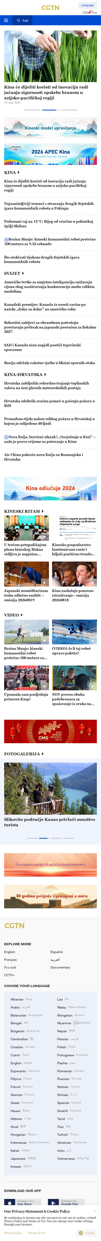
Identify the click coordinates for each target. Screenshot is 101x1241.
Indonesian (30, 1142)
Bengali (19, 1022)
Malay (71, 1007)
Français (10, 959)
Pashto (66, 1062)
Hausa (20, 1110)
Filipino (22, 1078)
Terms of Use (36, 1233)
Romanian (70, 1070)
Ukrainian (72, 1142)
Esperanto (25, 1070)
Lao (63, 999)
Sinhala (67, 1094)
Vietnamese (73, 1158)
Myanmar (73, 1022)
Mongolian (70, 1015)
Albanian (22, 999)
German (22, 1094)
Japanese (23, 1158)
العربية (55, 959)
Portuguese (72, 1054)
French (22, 1086)
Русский (10, 967)
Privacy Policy (13, 1233)
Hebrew (21, 1118)
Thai (64, 1126)
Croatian (23, 1046)
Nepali (66, 1030)
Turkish (67, 1134)
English (9, 952)
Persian (67, 1038)
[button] (32, 838)
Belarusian (26, 1015)
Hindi (18, 1126)
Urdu (64, 1150)
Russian (69, 1078)
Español (57, 952)
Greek (22, 1102)
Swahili (69, 1110)
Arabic (20, 1007)
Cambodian (22, 1038)
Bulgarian (25, 1030)
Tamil (65, 1118)
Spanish (69, 1102)
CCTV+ (9, 975)
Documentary (60, 967)
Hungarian (24, 1134)
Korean (21, 1166)
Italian (21, 1150)
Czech (20, 1054)
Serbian (68, 1086)
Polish (66, 1046)
